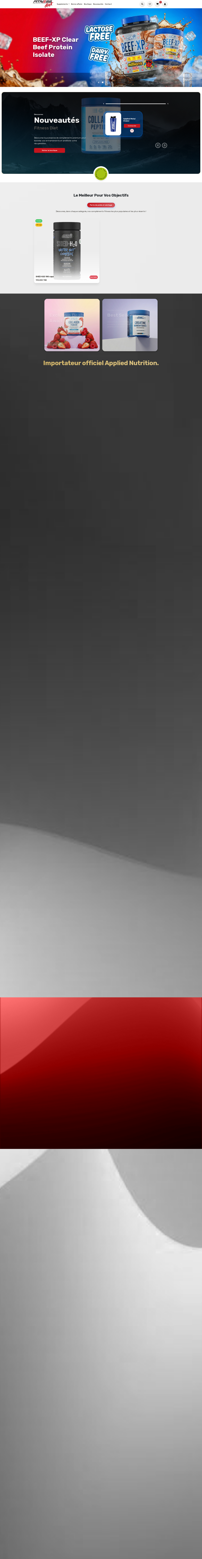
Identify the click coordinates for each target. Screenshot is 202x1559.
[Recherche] (142, 4)
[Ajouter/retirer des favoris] (132, 131)
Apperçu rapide (56, 344)
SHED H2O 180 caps (45, 276)
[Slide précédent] (157, 145)
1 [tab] (98, 82)
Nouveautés (98, 4)
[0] (157, 4)
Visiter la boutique (49, 150)
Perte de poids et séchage (101, 205)
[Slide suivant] (164, 145)
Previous (5, 47)
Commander (132, 126)
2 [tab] (102, 82)
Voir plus (71, 344)
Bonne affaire (76, 4)
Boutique (88, 4)
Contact (108, 4)
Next (196, 47)
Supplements (62, 4)
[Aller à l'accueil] (43, 4)
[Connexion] (164, 4)
